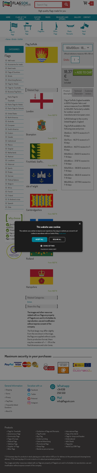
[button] (48, 245)
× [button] (80, 224)
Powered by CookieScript (48, 249)
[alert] (48, 236)
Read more (62, 233)
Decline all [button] (57, 239)
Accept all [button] (39, 239)
